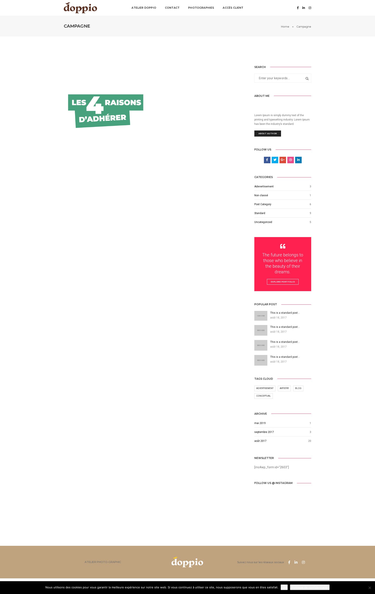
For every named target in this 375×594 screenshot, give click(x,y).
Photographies (201, 7)
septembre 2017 (264, 432)
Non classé (261, 195)
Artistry (284, 388)
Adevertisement (264, 186)
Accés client (233, 7)
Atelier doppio (144, 7)
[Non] (369, 588)
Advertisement (264, 388)
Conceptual (263, 396)
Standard (259, 213)
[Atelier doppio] (80, 7)
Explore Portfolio (283, 281)
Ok (284, 587)
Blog (298, 388)
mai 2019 (260, 423)
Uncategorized (263, 222)
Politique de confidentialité (310, 587)
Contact (172, 7)
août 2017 (260, 440)
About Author (267, 133)
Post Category (262, 204)
